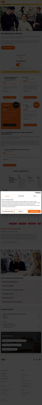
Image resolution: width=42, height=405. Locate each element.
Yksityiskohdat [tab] (21, 195)
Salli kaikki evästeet (34, 211)
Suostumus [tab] (7, 195)
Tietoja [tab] (34, 195)
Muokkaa (20, 211)
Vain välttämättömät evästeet (7, 211)
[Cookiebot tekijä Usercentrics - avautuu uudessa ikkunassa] (36, 193)
